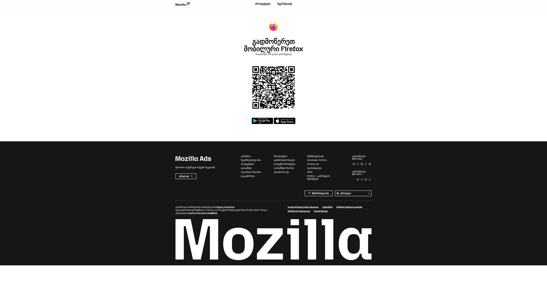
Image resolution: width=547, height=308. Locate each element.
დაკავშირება (248, 176)
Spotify (370, 164)
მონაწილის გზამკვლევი (299, 211)
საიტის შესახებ (321, 211)
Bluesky (354, 164)
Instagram (358, 164)
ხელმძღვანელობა (251, 160)
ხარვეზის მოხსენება (284, 164)
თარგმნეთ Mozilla (284, 168)
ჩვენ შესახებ (284, 3)
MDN (309, 172)
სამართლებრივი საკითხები (349, 207)
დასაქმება (246, 168)
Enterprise (313, 164)
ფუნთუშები (327, 207)
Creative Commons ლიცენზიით (202, 213)
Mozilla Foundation (225, 207)
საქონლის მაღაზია (251, 172)
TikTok (366, 164)
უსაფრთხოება (281, 172)
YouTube (366, 179)
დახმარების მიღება (284, 160)
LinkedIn (362, 164)
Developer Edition (317, 160)
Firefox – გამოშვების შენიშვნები (318, 177)
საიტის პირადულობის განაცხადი (303, 207)
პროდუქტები (263, 3)
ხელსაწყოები (314, 168)
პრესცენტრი (247, 164)
